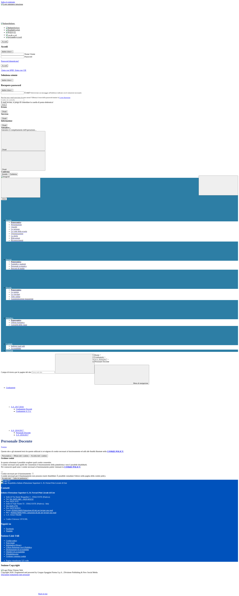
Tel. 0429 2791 (12, 506)
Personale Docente (23, 433)
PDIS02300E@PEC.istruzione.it (33, 513)
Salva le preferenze (20, 478)
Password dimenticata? (10, 61)
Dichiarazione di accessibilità (17, 550)
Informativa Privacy (14, 545)
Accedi (4, 42)
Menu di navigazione (140, 383)
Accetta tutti (39, 456)
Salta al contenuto (8, 2)
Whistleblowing (12, 554)
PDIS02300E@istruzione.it (32, 510)
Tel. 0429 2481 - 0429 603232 (21, 499)
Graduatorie (99, 357)
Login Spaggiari (64, 97)
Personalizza (6, 456)
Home (96, 355)
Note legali (10, 543)
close (4, 199)
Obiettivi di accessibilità (15, 552)
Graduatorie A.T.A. (23, 411)
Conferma (13, 174)
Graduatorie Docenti (24, 409)
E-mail (27, 93)
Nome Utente (30, 54)
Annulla (4, 174)
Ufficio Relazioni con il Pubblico (19, 547)
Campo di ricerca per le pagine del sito (16, 372)
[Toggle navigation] (20, 188)
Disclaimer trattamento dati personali (15, 575)
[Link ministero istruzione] (12, 4)
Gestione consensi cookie (16, 556)
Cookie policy (11, 541)
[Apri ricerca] (218, 185)
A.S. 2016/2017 (100, 359)
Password (28, 57)
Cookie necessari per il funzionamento (16, 474)
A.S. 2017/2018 (17, 407)
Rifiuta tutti (21, 456)
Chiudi (4, 112)
